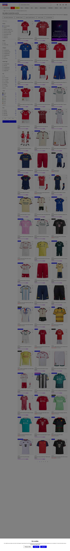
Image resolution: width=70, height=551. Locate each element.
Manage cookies (28, 546)
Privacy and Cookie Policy (35, 544)
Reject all (36, 546)
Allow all (43, 546)
